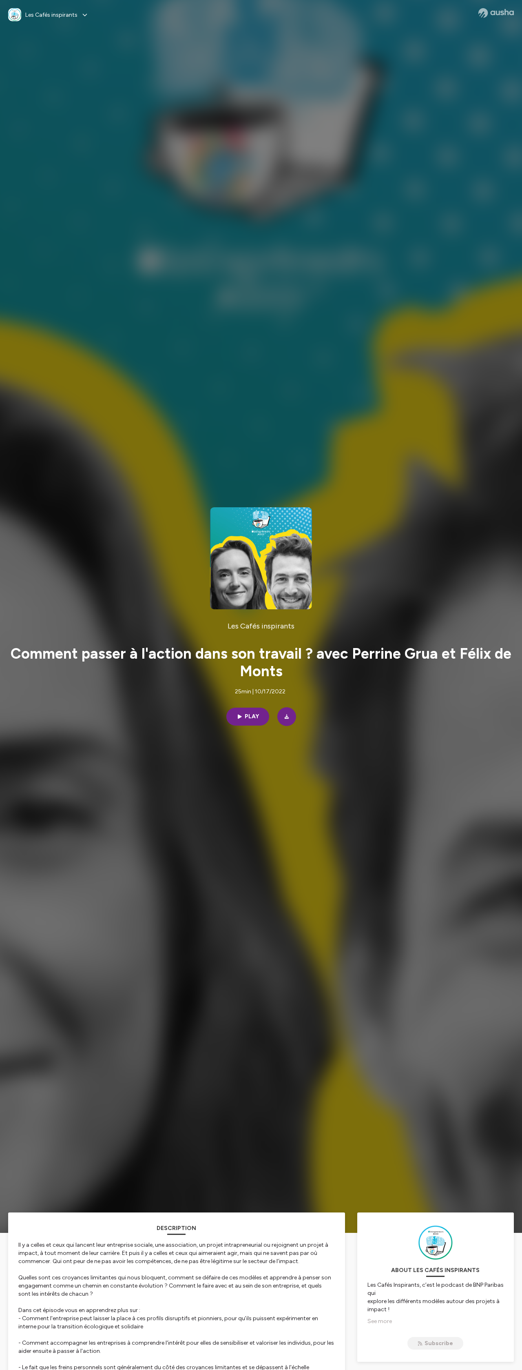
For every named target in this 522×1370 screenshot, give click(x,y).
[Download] (286, 716)
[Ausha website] (496, 13)
